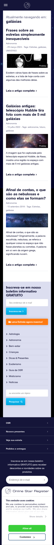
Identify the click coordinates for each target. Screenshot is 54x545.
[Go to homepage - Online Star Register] (27, 5)
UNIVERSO (11, 50)
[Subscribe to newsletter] (44, 480)
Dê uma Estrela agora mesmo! (25, 321)
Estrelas (33, 47)
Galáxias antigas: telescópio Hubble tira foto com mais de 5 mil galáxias (25, 112)
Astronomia (11, 43)
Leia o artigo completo (20, 90)
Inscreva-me (15, 311)
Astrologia (14, 334)
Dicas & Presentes (18, 358)
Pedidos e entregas (16, 449)
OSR (8, 423)
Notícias (13, 382)
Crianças (14, 352)
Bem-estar (14, 346)
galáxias (42, 47)
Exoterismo (15, 364)
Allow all (27, 528)
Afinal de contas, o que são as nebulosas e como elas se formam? (26, 194)
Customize (25, 537)
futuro (42, 127)
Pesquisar (14, 402)
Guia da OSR (16, 370)
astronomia (33, 127)
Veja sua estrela (14, 440)
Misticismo (15, 376)
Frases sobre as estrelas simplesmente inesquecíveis (25, 34)
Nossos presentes (15, 431)
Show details (36, 516)
